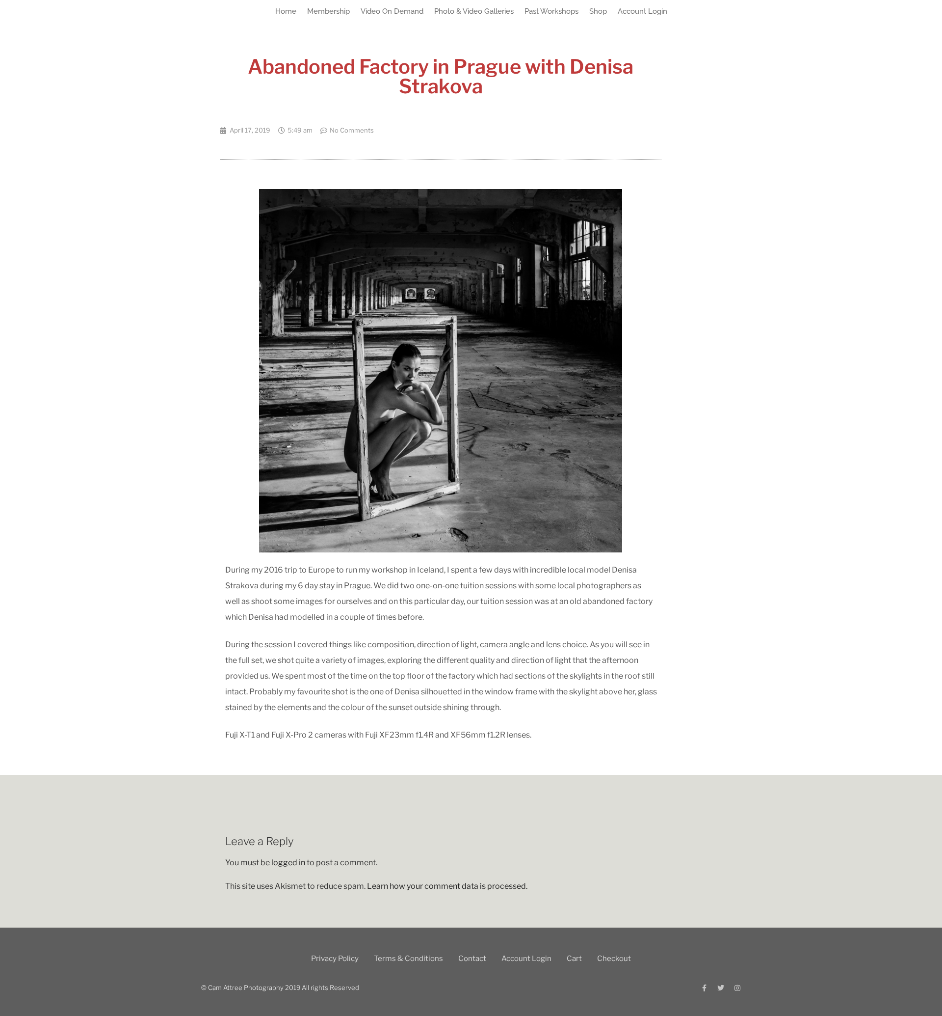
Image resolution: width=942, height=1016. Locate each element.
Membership (328, 11)
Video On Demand (392, 11)
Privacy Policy (335, 958)
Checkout (614, 958)
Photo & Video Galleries (474, 11)
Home (285, 11)
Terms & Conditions (408, 958)
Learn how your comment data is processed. (447, 886)
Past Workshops (551, 11)
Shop (598, 11)
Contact (472, 958)
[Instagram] (737, 988)
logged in (288, 862)
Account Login (642, 11)
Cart (574, 958)
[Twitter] (720, 988)
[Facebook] (704, 988)
